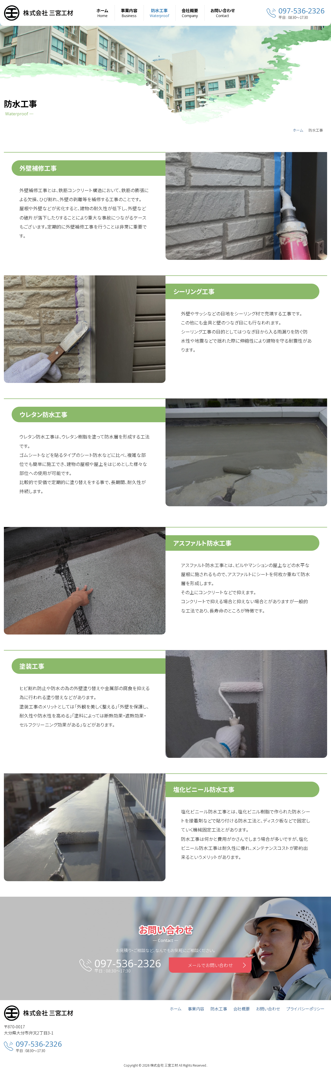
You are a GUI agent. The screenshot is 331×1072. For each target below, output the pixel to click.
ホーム (298, 130)
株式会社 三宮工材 (164, 1065)
